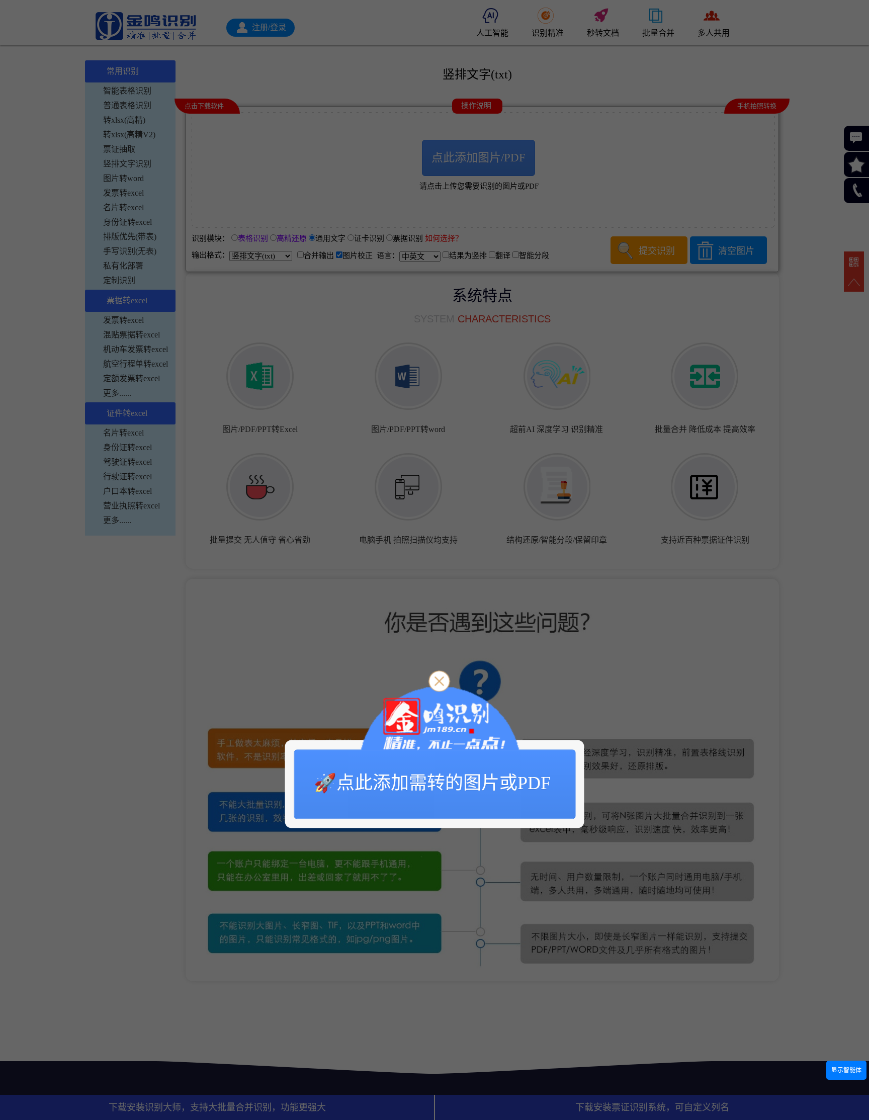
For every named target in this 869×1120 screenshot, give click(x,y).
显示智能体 (846, 1070)
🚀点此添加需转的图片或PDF (432, 782)
